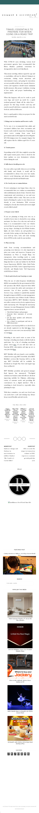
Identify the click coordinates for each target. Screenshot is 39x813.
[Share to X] (19, 439)
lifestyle (17, 26)
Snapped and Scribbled (20, 806)
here (29, 328)
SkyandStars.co (19, 808)
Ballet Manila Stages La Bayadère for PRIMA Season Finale (20, 712)
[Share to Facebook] (15, 439)
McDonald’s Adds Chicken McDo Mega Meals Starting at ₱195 (20, 742)
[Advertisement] (19, 526)
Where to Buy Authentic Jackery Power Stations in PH (20, 681)
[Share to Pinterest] (24, 439)
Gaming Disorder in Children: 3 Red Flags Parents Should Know (19, 554)
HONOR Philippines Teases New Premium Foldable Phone (20, 650)
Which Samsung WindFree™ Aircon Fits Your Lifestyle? (20, 619)
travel (22, 26)
